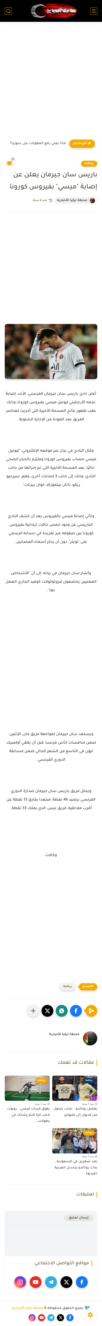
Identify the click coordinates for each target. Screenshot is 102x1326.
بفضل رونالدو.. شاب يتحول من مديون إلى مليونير (75, 1112)
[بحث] (8, 11)
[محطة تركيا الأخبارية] (51, 11)
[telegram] (51, 1282)
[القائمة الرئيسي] (93, 11)
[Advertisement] (51, 82)
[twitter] (66, 1282)
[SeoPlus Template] (87, 1308)
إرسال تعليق (79, 1218)
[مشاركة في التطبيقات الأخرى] (33, 1011)
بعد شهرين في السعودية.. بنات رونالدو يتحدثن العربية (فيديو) (75, 1168)
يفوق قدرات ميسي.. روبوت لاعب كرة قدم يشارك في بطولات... (28, 1115)
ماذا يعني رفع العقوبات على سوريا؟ (38, 143)
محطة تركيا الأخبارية (27, 1308)
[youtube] (36, 1282)
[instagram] (20, 1282)
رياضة (89, 163)
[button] (76, 1011)
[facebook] (82, 1282)
